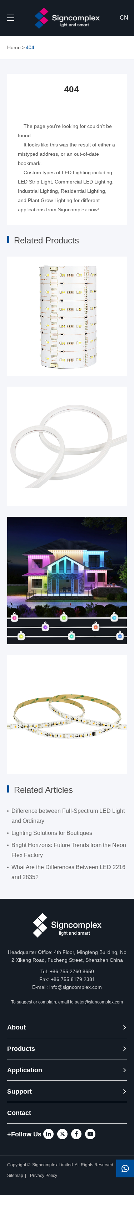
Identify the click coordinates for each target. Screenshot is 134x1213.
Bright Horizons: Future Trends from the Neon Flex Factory (68, 850)
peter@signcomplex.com (99, 1002)
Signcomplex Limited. (53, 1164)
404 (30, 47)
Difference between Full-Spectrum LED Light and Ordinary (68, 816)
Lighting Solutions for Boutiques (51, 833)
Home (14, 47)
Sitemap (15, 1175)
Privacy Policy (44, 1175)
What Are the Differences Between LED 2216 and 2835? (68, 872)
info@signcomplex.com (75, 987)
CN (124, 18)
